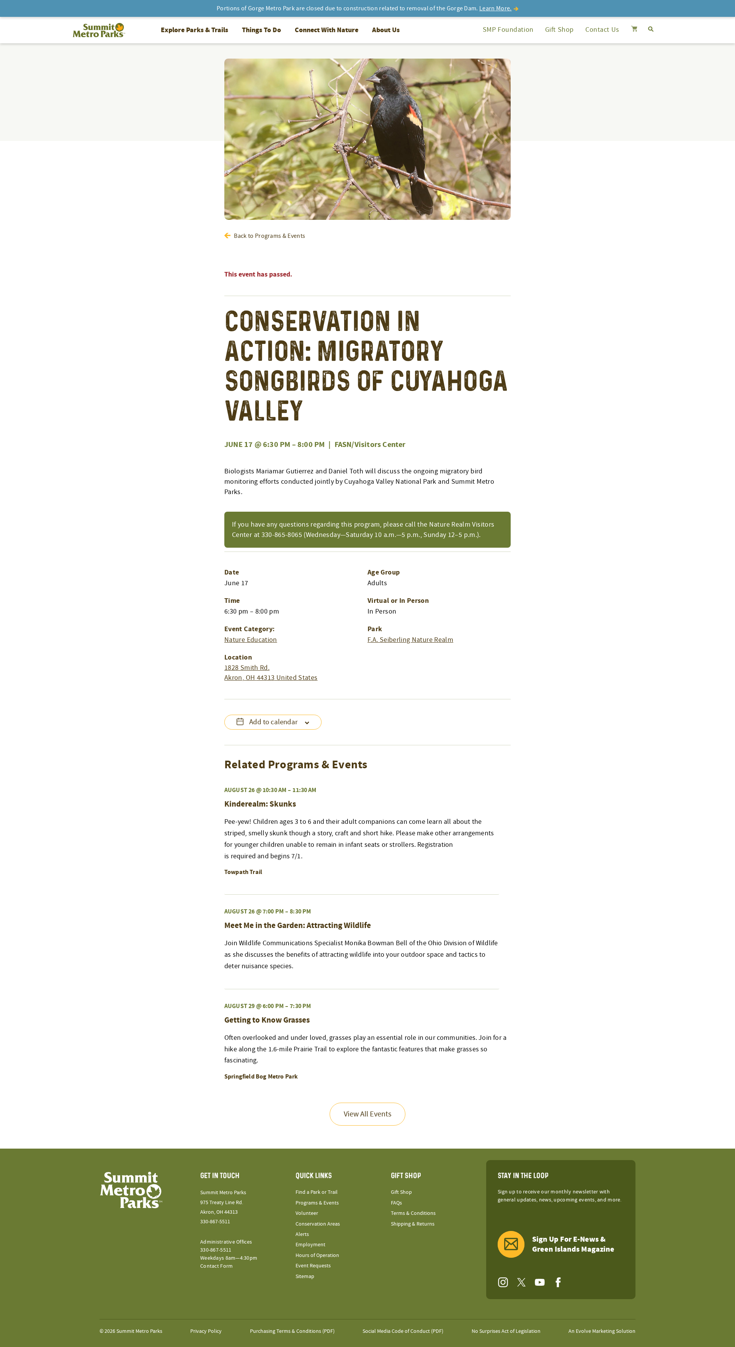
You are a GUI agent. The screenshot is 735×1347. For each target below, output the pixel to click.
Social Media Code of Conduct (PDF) (403, 1331)
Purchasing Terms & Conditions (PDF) (292, 1331)
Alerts (302, 1234)
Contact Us (602, 29)
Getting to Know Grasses (267, 1020)
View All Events (367, 1114)
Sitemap (305, 1276)
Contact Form (216, 1266)
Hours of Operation (317, 1255)
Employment (310, 1244)
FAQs (396, 1203)
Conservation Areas (318, 1224)
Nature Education (250, 639)
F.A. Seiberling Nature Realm (410, 639)
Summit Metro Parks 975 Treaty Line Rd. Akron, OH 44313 (223, 1202)
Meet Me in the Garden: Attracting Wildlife (297, 925)
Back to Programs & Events (269, 236)
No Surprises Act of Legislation (506, 1331)
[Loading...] (634, 29)
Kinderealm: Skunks (260, 804)
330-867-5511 (215, 1221)
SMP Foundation (508, 29)
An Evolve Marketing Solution (601, 1331)
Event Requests (313, 1265)
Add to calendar (273, 722)
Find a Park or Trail (317, 1192)
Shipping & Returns (412, 1224)
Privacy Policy (206, 1331)
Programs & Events (317, 1203)
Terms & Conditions (413, 1213)
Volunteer (307, 1213)
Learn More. (495, 8)
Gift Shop (559, 29)
